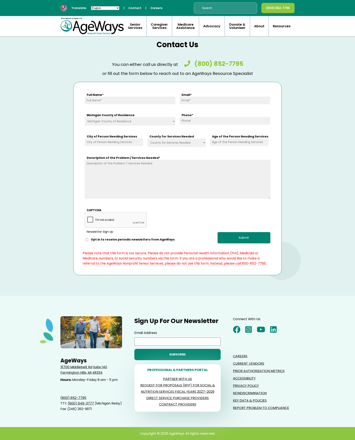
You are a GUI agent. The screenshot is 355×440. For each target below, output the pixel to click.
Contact (134, 8)
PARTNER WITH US (177, 379)
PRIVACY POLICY (246, 385)
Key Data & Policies (250, 400)
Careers (156, 8)
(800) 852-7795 (278, 8)
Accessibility (244, 378)
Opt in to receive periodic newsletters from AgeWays (133, 240)
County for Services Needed (171, 136)
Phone (187, 115)
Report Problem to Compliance (261, 408)
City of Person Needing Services (112, 136)
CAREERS (240, 356)
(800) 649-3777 (81, 403)
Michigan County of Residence (111, 115)
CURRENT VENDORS (248, 363)
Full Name (95, 95)
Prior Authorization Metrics (259, 371)
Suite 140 (100, 367)
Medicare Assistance (185, 26)
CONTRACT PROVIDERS (177, 404)
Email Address (145, 332)
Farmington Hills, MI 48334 (81, 372)
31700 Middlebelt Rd (76, 367)
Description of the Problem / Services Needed (123, 158)
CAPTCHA (94, 210)
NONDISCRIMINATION (250, 393)
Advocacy (211, 26)
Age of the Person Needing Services (240, 136)
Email (186, 95)
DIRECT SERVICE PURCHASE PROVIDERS (177, 398)
